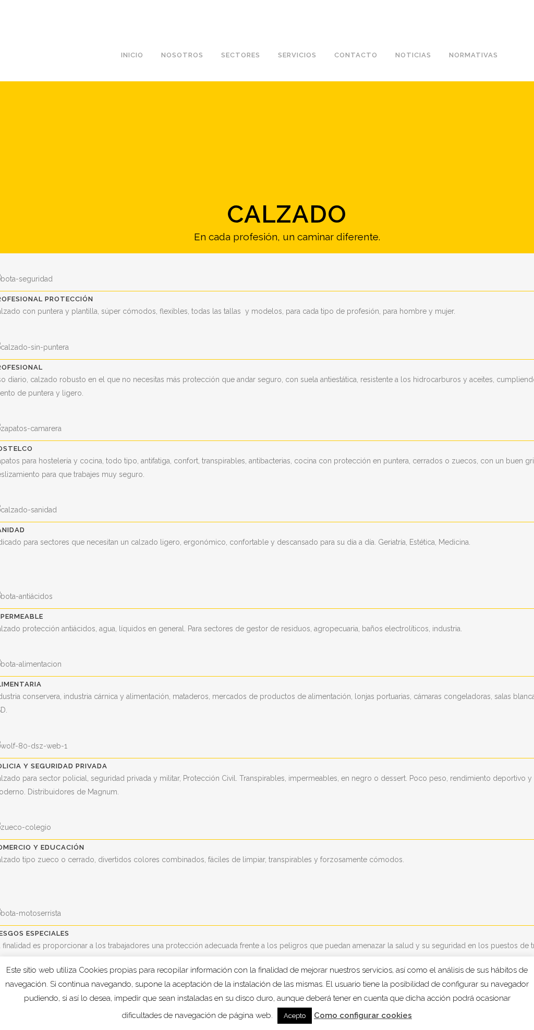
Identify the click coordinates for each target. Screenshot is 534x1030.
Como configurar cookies (363, 1015)
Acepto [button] (295, 1016)
